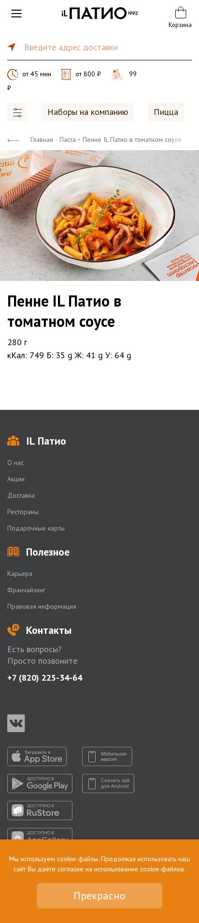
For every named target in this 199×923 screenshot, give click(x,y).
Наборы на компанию (87, 111)
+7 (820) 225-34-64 (44, 677)
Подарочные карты (36, 528)
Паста (67, 139)
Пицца (166, 111)
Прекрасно (99, 895)
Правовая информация (41, 606)
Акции (16, 479)
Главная (41, 139)
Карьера (19, 573)
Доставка (21, 495)
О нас (15, 462)
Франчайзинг (26, 590)
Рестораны (23, 511)
